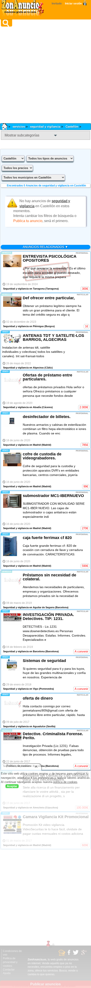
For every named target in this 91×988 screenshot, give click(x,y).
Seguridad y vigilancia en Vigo (20, 688)
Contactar (9, 969)
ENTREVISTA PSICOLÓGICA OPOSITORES (49, 258)
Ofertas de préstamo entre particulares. (47, 377)
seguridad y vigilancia (45, 126)
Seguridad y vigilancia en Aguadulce (24, 726)
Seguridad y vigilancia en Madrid (22, 444)
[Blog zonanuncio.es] (62, 955)
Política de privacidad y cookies (10, 962)
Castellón (72, 126)
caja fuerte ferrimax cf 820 (47, 537)
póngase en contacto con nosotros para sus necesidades (56, 777)
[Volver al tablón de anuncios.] (6, 126)
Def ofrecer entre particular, (49, 298)
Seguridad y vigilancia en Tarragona (24, 288)
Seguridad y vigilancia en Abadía (22, 407)
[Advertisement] (45, 74)
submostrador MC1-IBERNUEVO (53, 495)
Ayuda (7, 973)
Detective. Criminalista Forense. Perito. (53, 736)
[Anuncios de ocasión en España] (24, 9)
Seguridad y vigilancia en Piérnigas (23, 326)
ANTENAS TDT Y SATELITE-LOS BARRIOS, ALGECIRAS (53, 337)
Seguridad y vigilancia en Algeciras (23, 367)
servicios (19, 126)
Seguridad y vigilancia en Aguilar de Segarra (28, 607)
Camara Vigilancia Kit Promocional (56, 817)
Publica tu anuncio (27, 221)
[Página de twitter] (76, 954)
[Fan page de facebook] (69, 954)
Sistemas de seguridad (44, 660)
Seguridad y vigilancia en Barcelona (24, 651)
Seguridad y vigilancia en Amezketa (23, 807)
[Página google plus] (84, 954)
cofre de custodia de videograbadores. (42, 456)
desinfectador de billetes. (46, 416)
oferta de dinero (38, 698)
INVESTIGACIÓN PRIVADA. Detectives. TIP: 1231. (48, 616)
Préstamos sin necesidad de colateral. (49, 577)
